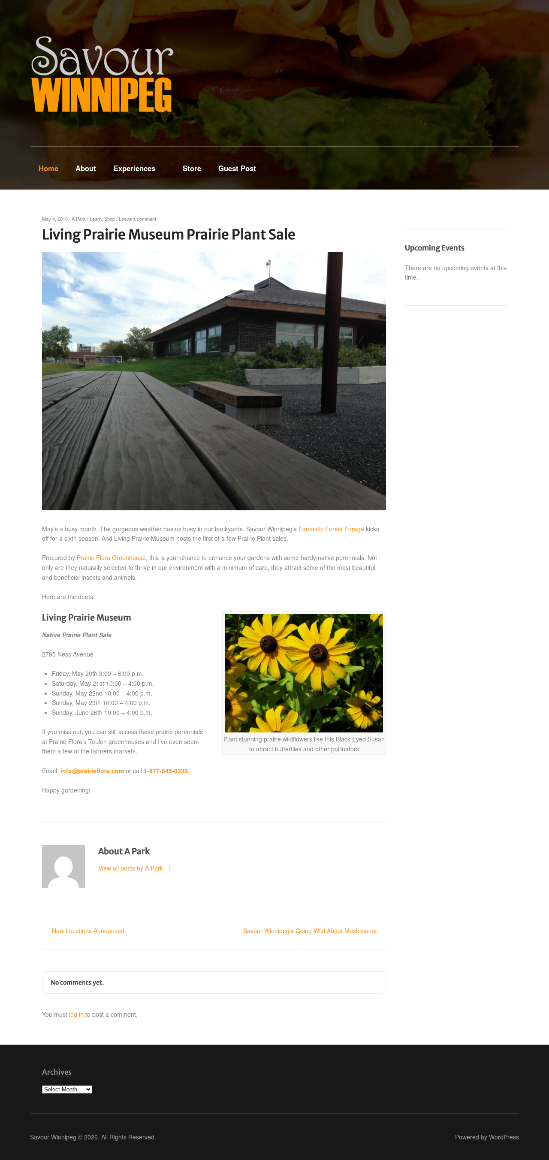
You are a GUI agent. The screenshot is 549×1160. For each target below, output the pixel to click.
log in (76, 1014)
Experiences (134, 168)
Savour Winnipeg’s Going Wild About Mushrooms (310, 930)
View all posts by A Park (134, 868)
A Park (79, 218)
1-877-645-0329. (167, 770)
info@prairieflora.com (92, 770)
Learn (96, 218)
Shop (109, 218)
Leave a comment (137, 218)
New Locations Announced (88, 930)
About (85, 168)
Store (192, 168)
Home (48, 168)
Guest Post (237, 168)
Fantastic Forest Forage (331, 528)
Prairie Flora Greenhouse (111, 557)
